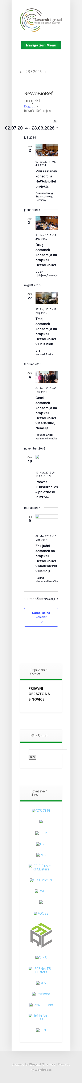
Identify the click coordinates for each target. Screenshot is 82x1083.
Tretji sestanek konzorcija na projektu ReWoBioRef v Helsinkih (46, 331)
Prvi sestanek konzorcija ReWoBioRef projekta (46, 179)
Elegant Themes (42, 1064)
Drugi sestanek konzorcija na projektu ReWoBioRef (46, 254)
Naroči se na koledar (41, 615)
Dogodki (30, 106)
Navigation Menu (41, 45)
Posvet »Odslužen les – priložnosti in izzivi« (47, 489)
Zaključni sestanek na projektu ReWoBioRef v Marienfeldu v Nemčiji (46, 558)
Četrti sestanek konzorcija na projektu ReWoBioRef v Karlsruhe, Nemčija (46, 412)
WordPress (43, 1070)
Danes (41, 598)
